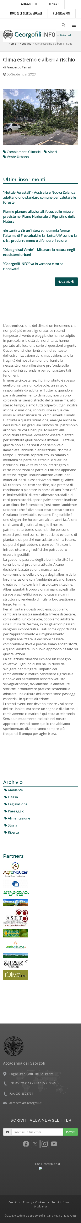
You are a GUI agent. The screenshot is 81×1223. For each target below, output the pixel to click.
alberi (52, 152)
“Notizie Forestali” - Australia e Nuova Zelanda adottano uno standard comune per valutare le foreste (39, 197)
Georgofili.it (29, 4)
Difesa (12, 797)
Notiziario (25, 43)
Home (12, 43)
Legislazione (17, 804)
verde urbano (17, 156)
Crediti (13, 1202)
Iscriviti (70, 1132)
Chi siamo (53, 4)
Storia (12, 825)
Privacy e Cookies (34, 1202)
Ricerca (13, 832)
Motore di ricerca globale (26, 13)
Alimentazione (18, 818)
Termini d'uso (60, 1202)
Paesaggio (15, 811)
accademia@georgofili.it (25, 1103)
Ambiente (15, 790)
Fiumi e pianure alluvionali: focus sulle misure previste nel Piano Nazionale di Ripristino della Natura (39, 216)
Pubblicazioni (61, 13)
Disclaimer (40, 1206)
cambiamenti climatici (23, 152)
